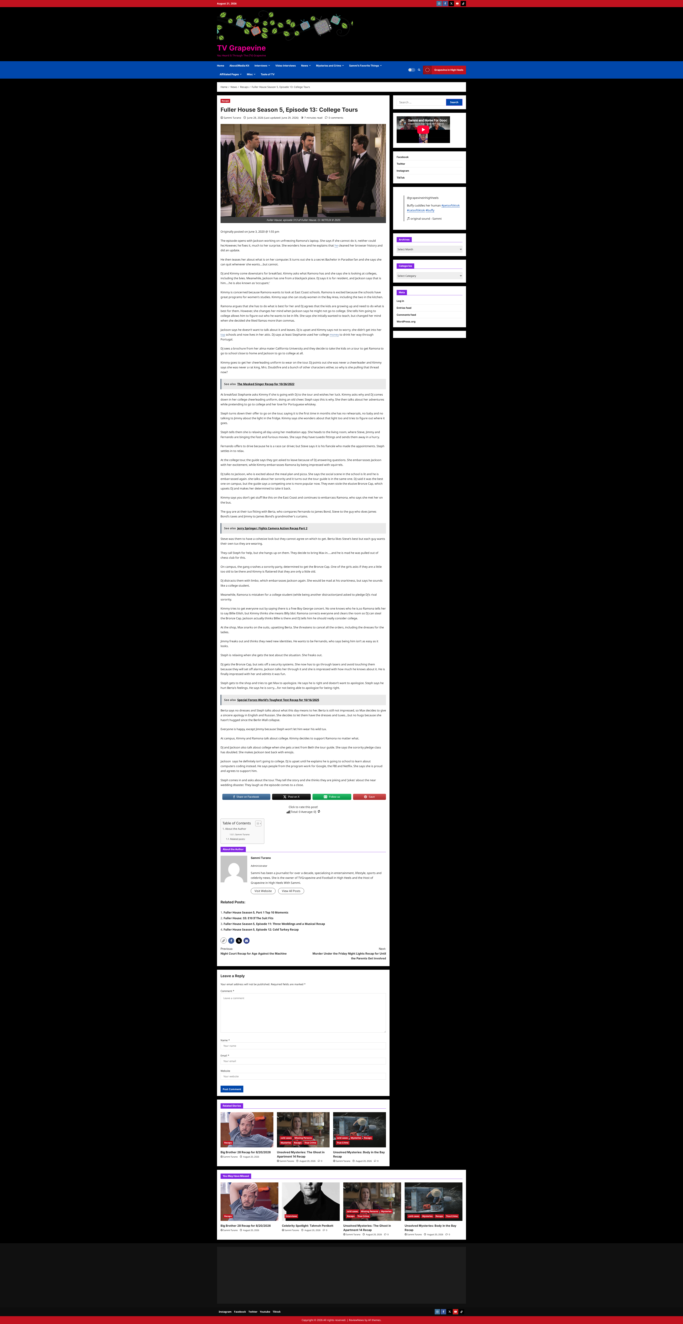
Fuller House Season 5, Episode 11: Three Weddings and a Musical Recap (274, 924)
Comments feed (406, 314)
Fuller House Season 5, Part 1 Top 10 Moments (256, 912)
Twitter (401, 163)
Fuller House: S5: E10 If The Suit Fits (248, 918)
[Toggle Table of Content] (257, 823)
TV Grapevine (241, 47)
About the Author (235, 828)
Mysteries (286, 1142)
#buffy (430, 210)
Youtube (265, 1311)
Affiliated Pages (229, 74)
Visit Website (263, 891)
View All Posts (291, 891)
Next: (349, 953)
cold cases (286, 1137)
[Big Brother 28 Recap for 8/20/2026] (247, 1129)
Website (225, 1071)
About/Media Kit (239, 65)
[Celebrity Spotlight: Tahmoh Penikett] (311, 1201)
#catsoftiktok (416, 210)
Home (220, 65)
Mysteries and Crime (328, 65)
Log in (400, 300)
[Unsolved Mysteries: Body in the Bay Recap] (359, 1129)
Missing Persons (303, 1137)
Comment (227, 991)
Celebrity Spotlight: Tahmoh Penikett (307, 1225)
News (304, 65)
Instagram (403, 170)
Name (225, 1040)
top (223, 335)
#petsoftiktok (450, 205)
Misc (250, 74)
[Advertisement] (327, 1275)
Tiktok (277, 1311)
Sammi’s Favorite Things (364, 65)
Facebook (403, 156)
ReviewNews (356, 1320)
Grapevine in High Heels (448, 69)
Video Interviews (285, 65)
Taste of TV (267, 74)
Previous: (254, 951)
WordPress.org (406, 321)
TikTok (401, 177)
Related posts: (237, 839)
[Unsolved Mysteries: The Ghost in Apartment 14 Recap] (303, 1129)
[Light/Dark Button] (411, 70)
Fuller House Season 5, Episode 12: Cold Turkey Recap (261, 929)
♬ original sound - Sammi (424, 219)
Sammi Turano (232, 117)
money (334, 335)
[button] (419, 70)
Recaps (225, 100)
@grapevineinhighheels (423, 198)
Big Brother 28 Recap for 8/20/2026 (246, 1152)
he (336, 245)
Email (225, 1055)
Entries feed (404, 307)
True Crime (310, 1142)
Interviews (261, 65)
